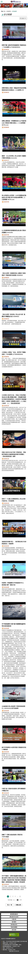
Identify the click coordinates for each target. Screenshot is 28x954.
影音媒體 (14, 11)
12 (20, 896)
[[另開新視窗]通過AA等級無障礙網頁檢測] (14, 935)
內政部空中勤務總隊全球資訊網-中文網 (15, 1)
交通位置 (14, 919)
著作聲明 (14, 922)
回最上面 (18, 905)
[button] (18, 900)
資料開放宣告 (14, 924)
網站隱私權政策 (14, 914)
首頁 (4, 11)
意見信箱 (14, 929)
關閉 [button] (1, 1)
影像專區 (9, 11)
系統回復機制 (14, 927)
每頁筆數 (10, 900)
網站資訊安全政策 (14, 916)
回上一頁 (9, 905)
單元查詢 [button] (22, 18)
